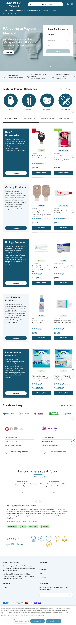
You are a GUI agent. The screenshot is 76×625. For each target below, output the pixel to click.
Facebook (6, 587)
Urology (28, 110)
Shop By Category (16, 10)
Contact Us (12, 14)
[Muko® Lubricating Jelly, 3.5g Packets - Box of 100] (63, 248)
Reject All (37, 621)
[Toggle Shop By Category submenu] (24, 10)
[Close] (74, 608)
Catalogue (42, 570)
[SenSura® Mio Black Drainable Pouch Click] (41, 138)
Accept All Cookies (53, 621)
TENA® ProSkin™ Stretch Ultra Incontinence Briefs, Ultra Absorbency (62, 378)
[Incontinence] (47, 100)
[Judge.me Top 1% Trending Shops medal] (49, 545)
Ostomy (10, 110)
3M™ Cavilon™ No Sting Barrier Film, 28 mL (40, 322)
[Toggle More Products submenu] (39, 10)
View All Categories (66, 89)
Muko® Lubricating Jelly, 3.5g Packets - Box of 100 (63, 267)
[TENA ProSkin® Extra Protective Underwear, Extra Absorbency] (41, 358)
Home (5, 10)
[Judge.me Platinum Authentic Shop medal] (49, 539)
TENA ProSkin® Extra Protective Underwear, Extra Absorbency (41, 378)
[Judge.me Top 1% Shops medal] (64, 539)
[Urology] (29, 100)
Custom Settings (21, 621)
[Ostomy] (11, 100)
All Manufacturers (67, 405)
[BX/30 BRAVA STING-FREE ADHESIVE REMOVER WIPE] (63, 303)
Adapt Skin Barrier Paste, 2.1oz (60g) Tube (62, 212)
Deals (54, 10)
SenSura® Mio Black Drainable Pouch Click (39, 157)
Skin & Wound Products (13, 445)
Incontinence (47, 110)
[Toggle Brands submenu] (49, 10)
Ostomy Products (11, 438)
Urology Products (11, 441)
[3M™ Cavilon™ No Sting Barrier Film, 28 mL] (41, 303)
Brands (45, 10)
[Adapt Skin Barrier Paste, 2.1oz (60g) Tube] (63, 193)
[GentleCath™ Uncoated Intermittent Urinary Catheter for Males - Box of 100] (41, 248)
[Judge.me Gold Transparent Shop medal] (57, 539)
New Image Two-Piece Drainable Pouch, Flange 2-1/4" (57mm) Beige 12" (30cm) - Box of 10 (41, 214)
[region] (38, 615)
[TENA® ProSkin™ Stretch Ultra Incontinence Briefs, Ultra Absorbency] (63, 358)
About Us (42, 577)
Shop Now (16, 173)
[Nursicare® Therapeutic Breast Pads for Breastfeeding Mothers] (63, 138)
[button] (72, 4)
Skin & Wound (65, 110)
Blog (4, 14)
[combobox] (45, 4)
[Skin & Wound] (65, 100)
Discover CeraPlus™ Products (15, 54)
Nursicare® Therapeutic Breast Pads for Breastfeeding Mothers (61, 158)
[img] (38, 475)
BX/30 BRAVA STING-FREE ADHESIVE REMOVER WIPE (62, 322)
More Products (32, 10)
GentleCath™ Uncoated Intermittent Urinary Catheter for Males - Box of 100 (41, 269)
